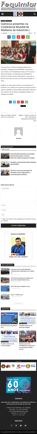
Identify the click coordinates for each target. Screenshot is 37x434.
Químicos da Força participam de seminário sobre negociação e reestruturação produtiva (21, 172)
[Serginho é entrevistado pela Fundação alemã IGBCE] (5, 164)
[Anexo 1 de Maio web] (5, 297)
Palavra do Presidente (6, 323)
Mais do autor (5, 149)
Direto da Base (23, 323)
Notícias (2, 20)
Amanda (5, 33)
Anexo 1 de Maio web (17, 294)
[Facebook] (11, 425)
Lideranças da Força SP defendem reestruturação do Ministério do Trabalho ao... (22, 271)
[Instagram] (16, 425)
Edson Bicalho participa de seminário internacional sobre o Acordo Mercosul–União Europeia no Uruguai (22, 156)
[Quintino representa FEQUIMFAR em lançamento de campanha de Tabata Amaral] (27, 336)
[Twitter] (21, 425)
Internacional (8, 20)
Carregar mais (17, 303)
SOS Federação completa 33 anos (20, 286)
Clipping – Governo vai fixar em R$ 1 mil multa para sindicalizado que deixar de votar (27, 117)
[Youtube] (25, 425)
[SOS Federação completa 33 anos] (5, 289)
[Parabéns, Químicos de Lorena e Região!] (9, 336)
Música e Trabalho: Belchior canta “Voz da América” (8, 116)
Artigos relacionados (7, 147)
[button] (34, 14)
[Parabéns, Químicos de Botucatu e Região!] (27, 318)
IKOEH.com (33, 432)
